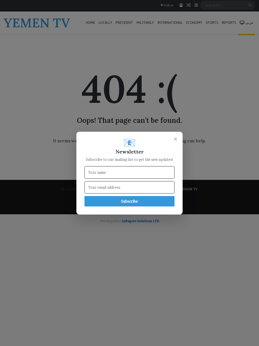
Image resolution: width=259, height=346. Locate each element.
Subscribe (129, 201)
